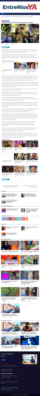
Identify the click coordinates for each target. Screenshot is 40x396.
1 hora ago (4, 301)
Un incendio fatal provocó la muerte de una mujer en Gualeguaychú (12, 201)
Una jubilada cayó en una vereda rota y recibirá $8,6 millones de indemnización (31, 195)
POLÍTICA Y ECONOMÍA (24, 295)
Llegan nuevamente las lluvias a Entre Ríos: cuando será (12, 209)
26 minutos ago (5, 268)
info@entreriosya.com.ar (6, 357)
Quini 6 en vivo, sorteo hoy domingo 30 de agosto (11, 234)
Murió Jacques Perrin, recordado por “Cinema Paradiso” (30, 186)
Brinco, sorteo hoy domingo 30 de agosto (29, 251)
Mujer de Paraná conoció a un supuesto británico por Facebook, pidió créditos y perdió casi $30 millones (29, 347)
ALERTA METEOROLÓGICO (5, 278)
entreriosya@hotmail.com (6, 390)
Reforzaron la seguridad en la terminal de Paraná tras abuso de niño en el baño (11, 186)
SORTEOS (3, 263)
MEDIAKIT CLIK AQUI (5, 363)
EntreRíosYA (12, 44)
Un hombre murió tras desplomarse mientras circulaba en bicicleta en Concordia (9, 299)
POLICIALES (7, 330)
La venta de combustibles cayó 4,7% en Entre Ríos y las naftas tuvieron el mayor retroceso (29, 299)
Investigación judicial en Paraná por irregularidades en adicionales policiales (12, 195)
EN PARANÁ (3, 330)
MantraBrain (25, 394)
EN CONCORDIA (4, 295)
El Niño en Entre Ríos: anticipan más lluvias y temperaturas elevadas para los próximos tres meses (32, 210)
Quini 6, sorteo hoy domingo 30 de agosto (10, 251)
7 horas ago (24, 301)
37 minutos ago (24, 268)
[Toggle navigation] (5, 14)
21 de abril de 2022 (5, 44)
